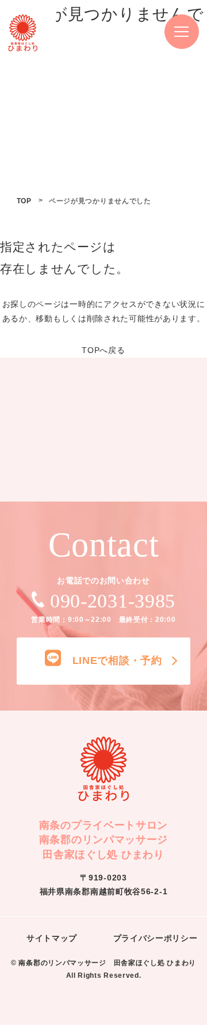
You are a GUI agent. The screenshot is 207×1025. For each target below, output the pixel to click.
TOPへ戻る (103, 350)
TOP (24, 201)
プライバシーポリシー (155, 938)
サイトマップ (51, 938)
